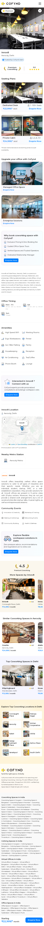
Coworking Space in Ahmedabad (18, 809)
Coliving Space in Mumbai (19, 846)
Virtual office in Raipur (15, 894)
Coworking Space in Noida (22, 805)
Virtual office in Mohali (15, 885)
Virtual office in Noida (14, 867)
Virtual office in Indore (19, 871)
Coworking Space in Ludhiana (19, 830)
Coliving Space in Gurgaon (10, 844)
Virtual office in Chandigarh (20, 878)
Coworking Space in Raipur (22, 832)
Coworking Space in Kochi (22, 814)
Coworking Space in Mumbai (20, 802)
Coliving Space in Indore (20, 853)
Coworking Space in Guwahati (20, 826)
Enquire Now (35, 109)
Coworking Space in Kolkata (19, 819)
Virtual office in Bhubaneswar (17, 876)
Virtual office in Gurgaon (9, 862)
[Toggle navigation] (40, 4)
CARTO (39, 444)
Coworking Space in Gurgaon (11, 800)
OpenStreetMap (22, 444)
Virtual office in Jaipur (16, 874)
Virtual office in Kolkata (14, 880)
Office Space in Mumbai (18, 908)
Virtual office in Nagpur (17, 892)
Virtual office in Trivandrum (16, 897)
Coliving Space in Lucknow (18, 855)
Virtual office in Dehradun (18, 883)
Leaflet (12, 444)
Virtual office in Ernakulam (19, 890)
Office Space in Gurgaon (9, 906)
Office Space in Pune (18, 913)
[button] (22, 428)
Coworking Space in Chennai (23, 812)
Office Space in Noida (14, 910)
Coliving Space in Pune (18, 851)
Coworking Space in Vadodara (21, 837)
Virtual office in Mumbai (18, 864)
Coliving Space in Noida (15, 848)
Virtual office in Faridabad (22, 887)
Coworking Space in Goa (21, 821)
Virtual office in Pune (18, 869)
